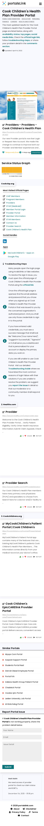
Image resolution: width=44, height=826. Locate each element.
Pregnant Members (15, 199)
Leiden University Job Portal (18, 698)
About (16, 809)
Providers (10, 202)
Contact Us (11, 223)
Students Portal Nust (14, 665)
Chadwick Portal (12, 687)
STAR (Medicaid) (13, 206)
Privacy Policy (18, 812)
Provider (11, 412)
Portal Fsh (9, 676)
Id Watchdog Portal (14, 704)
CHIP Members (13, 196)
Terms (35, 812)
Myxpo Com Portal (13, 654)
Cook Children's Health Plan (19, 229)
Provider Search (13, 226)
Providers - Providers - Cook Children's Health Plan (21, 126)
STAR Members (13, 219)
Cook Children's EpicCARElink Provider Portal (17, 607)
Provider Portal (13, 213)
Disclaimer (31, 809)
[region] (22, 71)
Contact (25, 815)
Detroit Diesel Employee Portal (19, 671)
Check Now (36, 152)
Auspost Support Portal (16, 660)
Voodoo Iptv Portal (14, 693)
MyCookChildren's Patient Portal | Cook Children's (22, 525)
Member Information (16, 216)
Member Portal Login (15, 209)
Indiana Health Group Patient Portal (21, 682)
